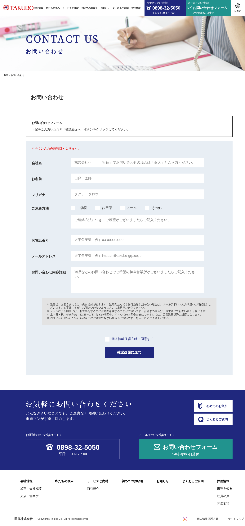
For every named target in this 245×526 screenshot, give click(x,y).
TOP (6, 75)
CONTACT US (62, 42)
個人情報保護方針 (207, 518)
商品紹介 (93, 488)
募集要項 (223, 503)
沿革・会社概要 (31, 488)
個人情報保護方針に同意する (132, 339)
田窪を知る (224, 488)
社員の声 (223, 496)
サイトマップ (236, 518)
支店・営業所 (29, 496)
